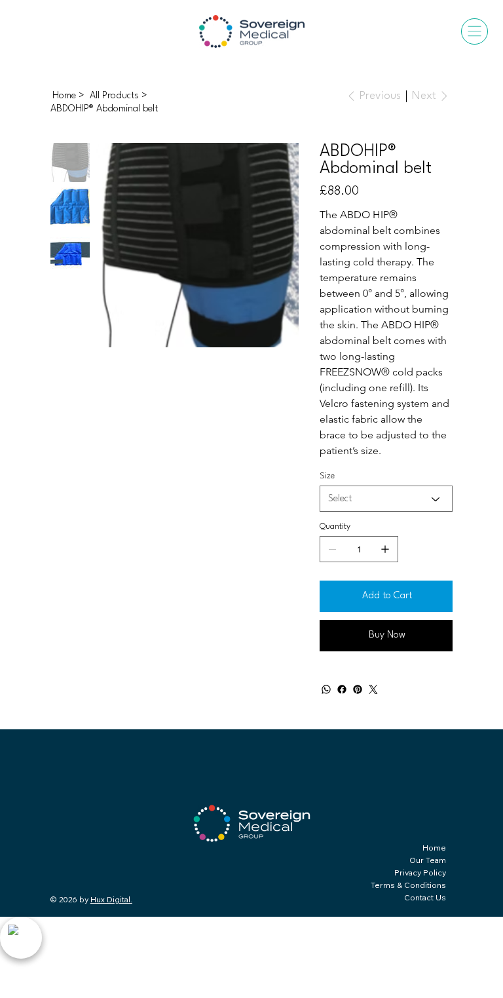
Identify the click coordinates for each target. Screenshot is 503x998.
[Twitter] (373, 689)
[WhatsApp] (326, 689)
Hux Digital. (111, 899)
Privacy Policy (420, 872)
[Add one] (385, 549)
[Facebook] (341, 689)
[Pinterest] (357, 689)
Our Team (427, 860)
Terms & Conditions (408, 885)
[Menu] (474, 31)
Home (434, 848)
